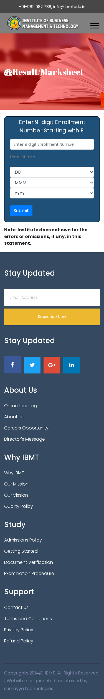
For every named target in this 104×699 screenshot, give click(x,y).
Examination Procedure (29, 573)
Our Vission (16, 495)
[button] (94, 24)
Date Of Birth (22, 157)
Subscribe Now (52, 316)
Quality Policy (18, 506)
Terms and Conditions (28, 618)
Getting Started (21, 551)
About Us (14, 417)
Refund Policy (18, 641)
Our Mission (16, 484)
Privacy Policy (18, 630)
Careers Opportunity (26, 428)
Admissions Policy (23, 540)
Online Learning (20, 405)
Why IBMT (14, 473)
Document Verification (28, 562)
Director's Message (24, 439)
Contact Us (16, 607)
